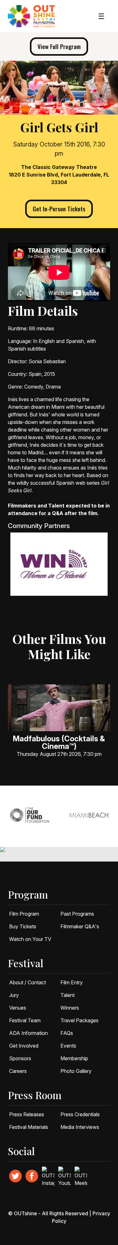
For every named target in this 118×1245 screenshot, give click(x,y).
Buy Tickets (22, 926)
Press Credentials (80, 1114)
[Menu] (101, 16)
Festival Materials (28, 1127)
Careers (18, 1071)
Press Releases (26, 1114)
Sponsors (20, 1058)
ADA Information (28, 1033)
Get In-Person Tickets (59, 208)
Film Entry (71, 982)
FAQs (66, 1033)
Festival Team (25, 1020)
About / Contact (27, 982)
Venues (17, 1008)
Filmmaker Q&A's (79, 926)
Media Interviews (79, 1127)
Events (68, 1046)
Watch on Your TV (30, 939)
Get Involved (23, 1046)
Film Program (24, 914)
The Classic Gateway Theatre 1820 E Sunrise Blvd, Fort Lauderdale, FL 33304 (59, 174)
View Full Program (59, 46)
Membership (74, 1058)
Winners (69, 1008)
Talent (67, 995)
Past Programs (77, 914)
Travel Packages (79, 1020)
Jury (14, 995)
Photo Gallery (76, 1071)
